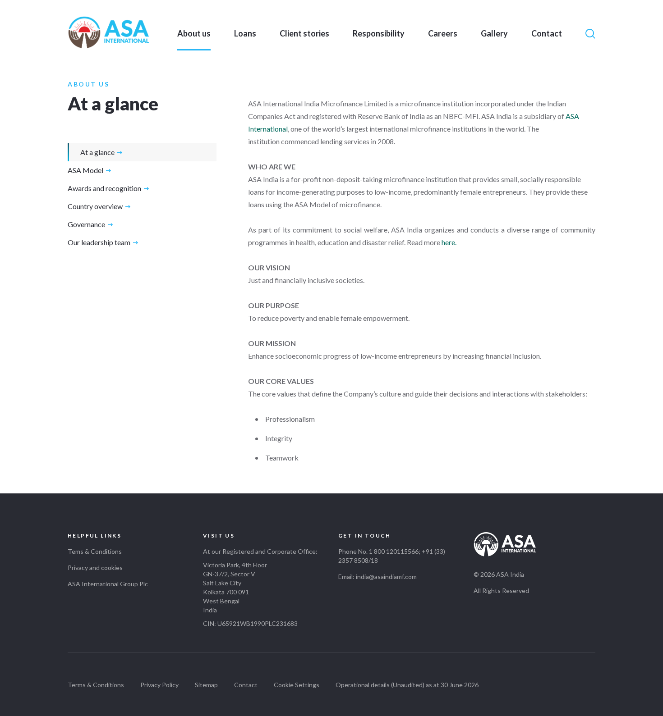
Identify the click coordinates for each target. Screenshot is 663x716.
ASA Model (85, 170)
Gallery (494, 33)
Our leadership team (99, 242)
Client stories (304, 33)
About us (194, 33)
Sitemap (206, 685)
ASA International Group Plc (108, 584)
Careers (442, 33)
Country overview (95, 206)
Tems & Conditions (95, 551)
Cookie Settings (296, 685)
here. (449, 242)
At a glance (97, 152)
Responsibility (379, 33)
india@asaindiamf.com (386, 576)
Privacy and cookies (95, 567)
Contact (546, 33)
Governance (86, 224)
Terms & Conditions (96, 685)
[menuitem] (194, 33)
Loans (245, 33)
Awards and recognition (104, 188)
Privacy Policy (159, 685)
